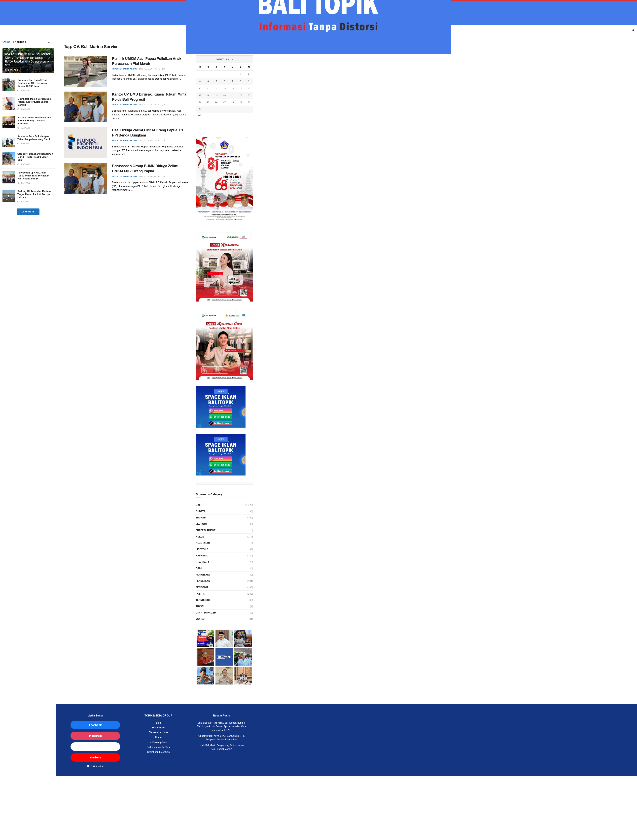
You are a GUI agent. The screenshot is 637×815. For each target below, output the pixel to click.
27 (224, 102)
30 (249, 102)
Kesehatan (203, 542)
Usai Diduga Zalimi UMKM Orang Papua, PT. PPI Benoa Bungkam (148, 132)
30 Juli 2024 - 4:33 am (150, 140)
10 (200, 88)
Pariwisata (203, 574)
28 (232, 102)
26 (216, 102)
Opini (199, 568)
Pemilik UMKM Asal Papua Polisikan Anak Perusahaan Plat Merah (146, 61)
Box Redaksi (158, 727)
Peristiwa (202, 587)
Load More (28, 211)
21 (232, 95)
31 (200, 109)
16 (249, 88)
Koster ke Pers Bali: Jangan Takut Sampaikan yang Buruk (34, 138)
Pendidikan (203, 580)
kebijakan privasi (158, 742)
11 (208, 88)
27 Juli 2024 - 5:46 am (150, 176)
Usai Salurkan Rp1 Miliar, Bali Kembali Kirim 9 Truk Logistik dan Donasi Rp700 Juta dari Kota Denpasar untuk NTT (27, 59)
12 (216, 88)
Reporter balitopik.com (124, 69)
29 (241, 102)
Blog (158, 722)
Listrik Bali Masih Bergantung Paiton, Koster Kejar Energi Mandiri (34, 101)
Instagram (95, 736)
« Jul (198, 114)
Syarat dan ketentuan (158, 751)
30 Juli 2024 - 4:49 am (150, 68)
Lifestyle (202, 549)
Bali (198, 505)
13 (224, 88)
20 (224, 95)
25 (208, 102)
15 (241, 88)
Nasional (202, 555)
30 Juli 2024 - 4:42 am (150, 104)
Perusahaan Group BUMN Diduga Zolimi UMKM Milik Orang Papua (145, 168)
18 (208, 95)
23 (249, 95)
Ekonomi (201, 523)
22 (241, 95)
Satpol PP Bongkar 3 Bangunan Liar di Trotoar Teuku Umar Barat (35, 156)
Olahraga (202, 562)
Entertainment (205, 530)
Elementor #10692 (158, 732)
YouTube (95, 757)
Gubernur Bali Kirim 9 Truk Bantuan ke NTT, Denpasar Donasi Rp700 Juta (32, 83)
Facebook (95, 725)
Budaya (200, 511)
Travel (200, 606)
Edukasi (201, 517)
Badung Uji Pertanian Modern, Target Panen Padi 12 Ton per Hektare (34, 194)
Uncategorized (206, 612)
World (200, 618)
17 (200, 95)
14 (232, 88)
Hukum (200, 536)
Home (158, 737)
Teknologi (203, 600)
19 (216, 95)
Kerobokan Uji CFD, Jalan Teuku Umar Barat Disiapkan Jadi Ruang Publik (33, 175)
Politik (200, 593)
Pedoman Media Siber (158, 747)
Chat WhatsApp (95, 766)
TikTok (95, 746)
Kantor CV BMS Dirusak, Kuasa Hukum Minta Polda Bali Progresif (149, 96)
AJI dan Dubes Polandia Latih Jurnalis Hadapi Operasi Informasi (34, 120)
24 (200, 102)
